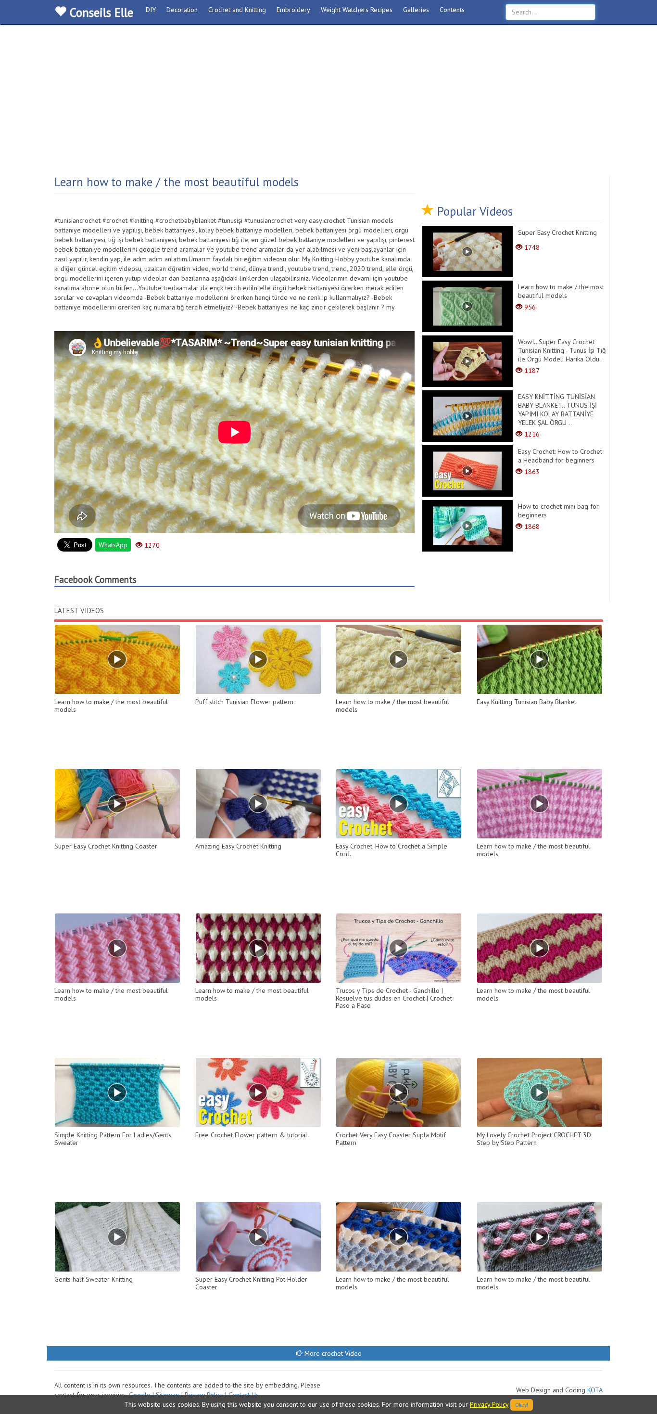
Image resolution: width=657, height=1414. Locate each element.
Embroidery (293, 9)
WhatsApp (113, 544)
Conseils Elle (99, 12)
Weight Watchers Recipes (356, 9)
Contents (452, 9)
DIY (151, 9)
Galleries (416, 9)
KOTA (595, 1390)
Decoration (182, 9)
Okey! (521, 1404)
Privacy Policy (489, 1404)
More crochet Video (332, 1353)
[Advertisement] (328, 103)
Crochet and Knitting (237, 9)
